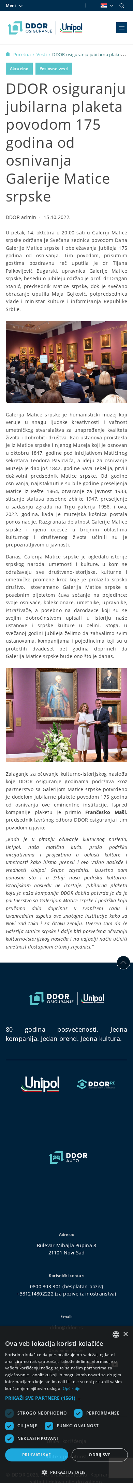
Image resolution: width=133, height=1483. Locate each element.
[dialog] (66, 1404)
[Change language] (106, 5)
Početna (22, 54)
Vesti (42, 54)
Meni (11, 5)
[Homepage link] (45, 27)
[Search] (121, 5)
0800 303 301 (45, 1286)
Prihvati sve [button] (36, 1455)
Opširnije (72, 1388)
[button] (66, 1398)
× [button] (125, 1334)
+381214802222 (35, 1293)
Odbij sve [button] (99, 1455)
